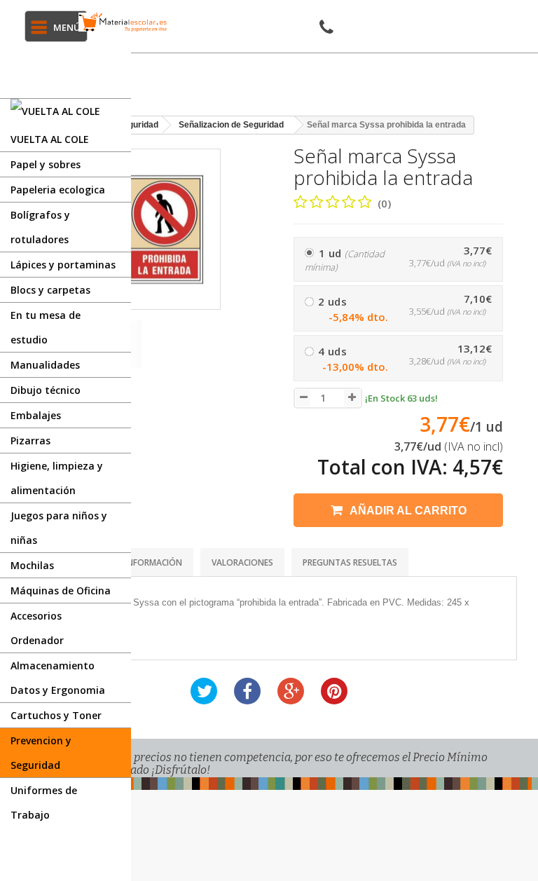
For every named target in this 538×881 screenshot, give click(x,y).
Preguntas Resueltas (350, 562)
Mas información (143, 562)
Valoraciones (242, 562)
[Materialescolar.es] (122, 22)
